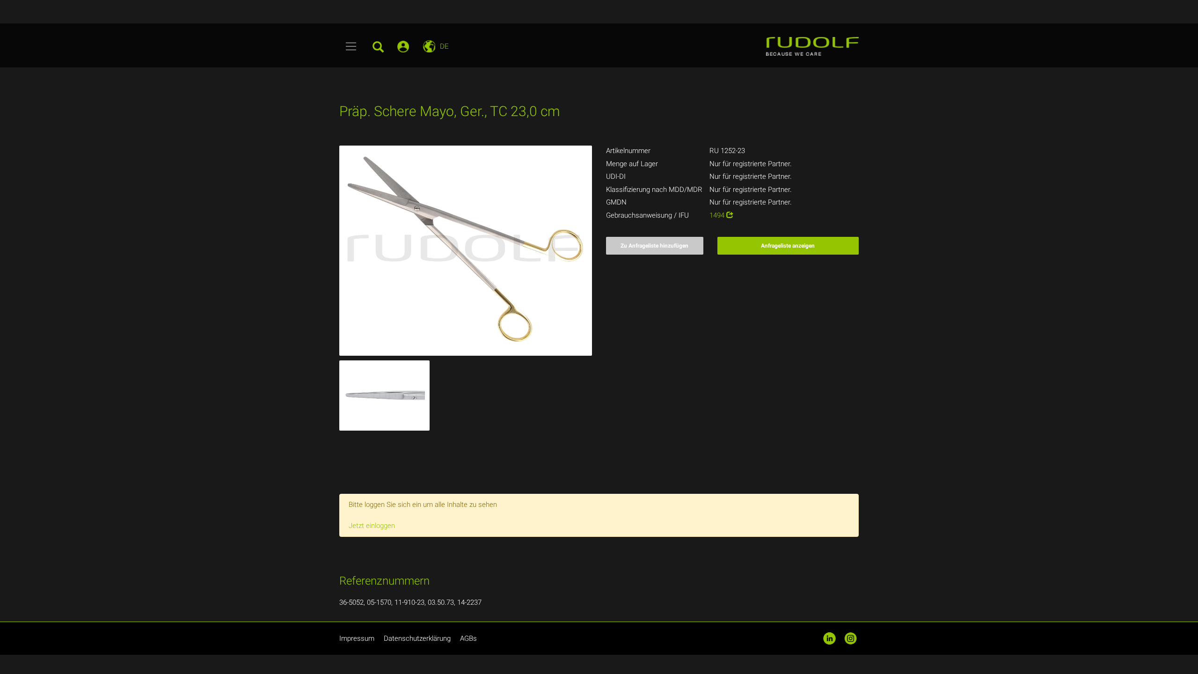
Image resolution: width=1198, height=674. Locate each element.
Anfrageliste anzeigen (788, 245)
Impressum (356, 638)
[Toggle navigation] (351, 46)
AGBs (468, 638)
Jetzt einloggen (372, 525)
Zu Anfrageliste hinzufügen (654, 245)
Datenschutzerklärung (417, 638)
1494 (717, 215)
